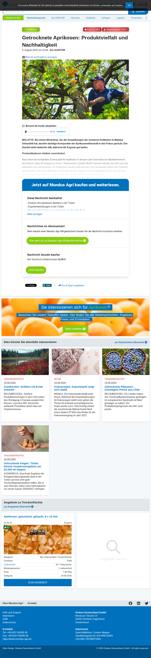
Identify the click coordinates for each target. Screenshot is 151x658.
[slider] (39, 131)
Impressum (8, 615)
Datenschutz (9, 622)
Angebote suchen (113, 559)
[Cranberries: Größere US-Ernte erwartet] (25, 362)
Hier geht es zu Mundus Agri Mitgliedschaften (56, 240)
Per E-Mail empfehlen (72, 285)
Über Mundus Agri (13, 603)
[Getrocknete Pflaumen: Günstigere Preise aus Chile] (126, 362)
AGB (5, 619)
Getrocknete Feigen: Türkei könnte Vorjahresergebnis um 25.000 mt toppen (22, 466)
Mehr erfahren (74, 328)
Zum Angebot (37, 582)
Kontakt (32, 603)
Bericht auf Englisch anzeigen (41, 57)
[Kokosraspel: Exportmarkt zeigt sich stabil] (75, 362)
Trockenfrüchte (30, 29)
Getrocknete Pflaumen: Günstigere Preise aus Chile (122, 388)
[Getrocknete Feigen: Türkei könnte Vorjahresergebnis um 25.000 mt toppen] (25, 438)
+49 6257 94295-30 (17, 632)
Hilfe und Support (12, 612)
